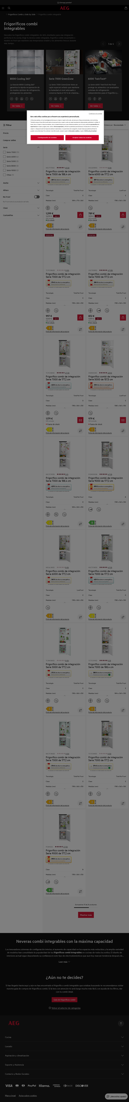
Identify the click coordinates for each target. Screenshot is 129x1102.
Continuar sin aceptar (95, 113)
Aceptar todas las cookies (82, 137)
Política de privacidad (90, 131)
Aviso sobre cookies (74, 131)
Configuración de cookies (47, 137)
